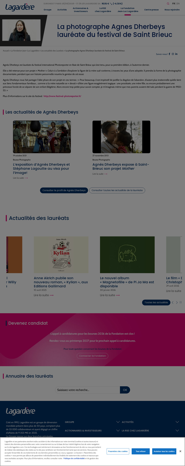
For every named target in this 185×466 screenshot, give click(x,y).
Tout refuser (141, 451)
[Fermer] (180, 451)
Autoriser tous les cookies (164, 451)
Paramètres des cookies (118, 451)
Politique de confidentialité (74, 458)
